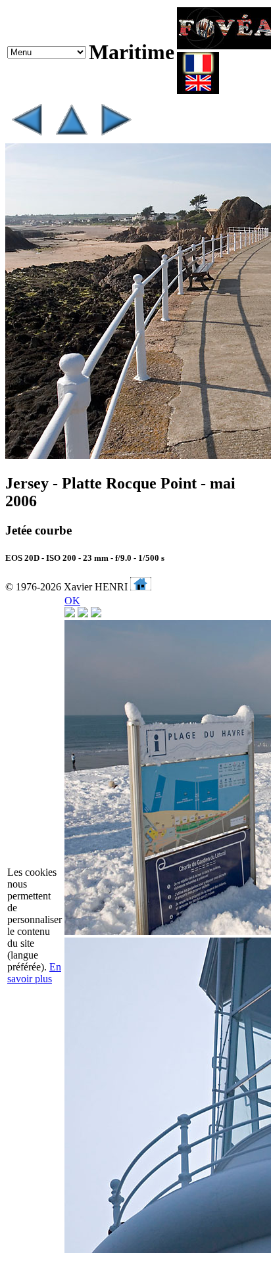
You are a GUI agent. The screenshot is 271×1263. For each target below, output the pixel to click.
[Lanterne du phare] (26, 137)
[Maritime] (71, 137)
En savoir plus (34, 972)
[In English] (198, 90)
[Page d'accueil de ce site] (140, 586)
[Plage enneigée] (116, 137)
